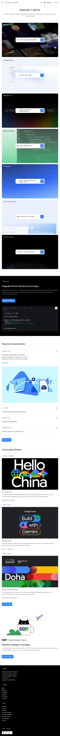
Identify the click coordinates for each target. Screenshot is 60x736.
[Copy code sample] (56, 308)
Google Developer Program (9, 672)
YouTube (4, 698)
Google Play (5, 718)
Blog (3, 688)
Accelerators (5, 678)
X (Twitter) (5, 696)
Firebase (4, 710)
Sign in (56, 2)
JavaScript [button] (13, 308)
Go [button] (20, 308)
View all (4, 720)
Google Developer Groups (9, 674)
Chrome (4, 708)
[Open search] (41, 2)
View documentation (8, 300)
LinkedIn (4, 694)
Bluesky (4, 690)
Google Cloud (6, 716)
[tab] (5, 308)
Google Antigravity (7, 714)
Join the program (7, 656)
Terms (3, 728)
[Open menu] (2, 2)
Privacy (8, 728)
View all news (6, 440)
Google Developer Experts (9, 676)
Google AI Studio (6, 712)
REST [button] (31, 308)
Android (4, 706)
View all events (7, 604)
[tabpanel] (30, 320)
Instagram (4, 692)
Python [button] (5, 308)
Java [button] (25, 308)
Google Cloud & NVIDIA (8, 680)
